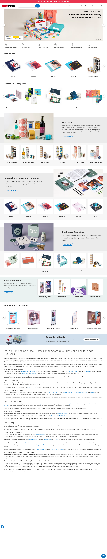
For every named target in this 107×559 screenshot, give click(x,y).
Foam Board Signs (95, 296)
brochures (67, 392)
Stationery (74, 107)
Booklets (73, 76)
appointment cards (63, 415)
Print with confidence (91, 339)
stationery (84, 392)
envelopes (92, 392)
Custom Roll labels (94, 76)
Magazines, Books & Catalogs (13, 107)
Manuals (78, 216)
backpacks (44, 445)
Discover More (11, 190)
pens (45, 439)
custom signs (38, 404)
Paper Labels (45, 162)
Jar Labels (62, 162)
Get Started (67, 244)
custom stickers (38, 382)
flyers (63, 392)
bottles (55, 449)
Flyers (11, 270)
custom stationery (33, 439)
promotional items (40, 434)
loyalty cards (53, 415)
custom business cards (62, 413)
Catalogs (53, 76)
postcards (73, 392)
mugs (52, 449)
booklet (75, 371)
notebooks (56, 439)
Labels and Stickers (96, 270)
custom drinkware (40, 449)
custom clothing (22, 442)
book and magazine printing (28, 371)
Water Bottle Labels (96, 162)
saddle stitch (25, 373)
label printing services (49, 382)
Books (13, 76)
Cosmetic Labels (79, 162)
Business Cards (28, 270)
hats (65, 442)
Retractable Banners (53, 328)
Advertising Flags (62, 296)
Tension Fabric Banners (94, 328)
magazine (87, 371)
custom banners (48, 404)
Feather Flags (74, 328)
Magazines (33, 76)
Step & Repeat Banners (13, 328)
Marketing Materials (33, 107)
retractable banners (90, 404)
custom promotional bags (33, 445)
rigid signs (70, 404)
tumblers (62, 449)
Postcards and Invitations (53, 107)
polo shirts (55, 442)
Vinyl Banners (79, 296)
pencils (49, 439)
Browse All (9, 292)
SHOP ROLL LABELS (91, 38)
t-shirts (50, 442)
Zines (95, 216)
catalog (71, 371)
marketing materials (52, 392)
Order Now (67, 136)
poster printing (35, 425)
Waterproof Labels (28, 162)
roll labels (29, 387)
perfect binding (33, 373)
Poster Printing (93, 107)
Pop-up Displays (33, 328)
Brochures (62, 270)
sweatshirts (61, 442)
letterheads (79, 392)
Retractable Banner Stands (45, 297)
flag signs (6, 405)
